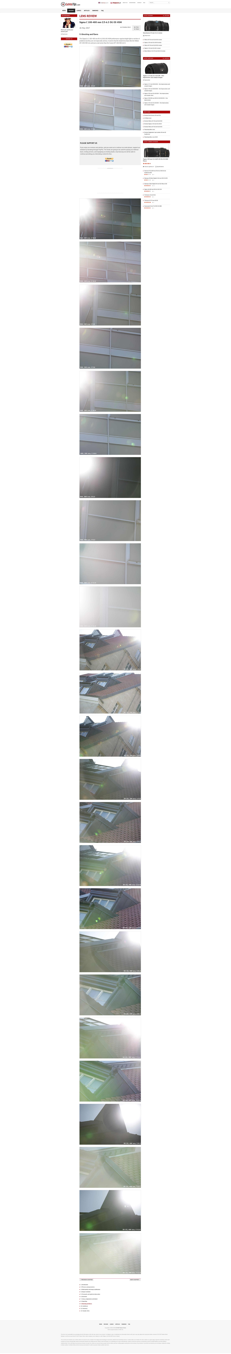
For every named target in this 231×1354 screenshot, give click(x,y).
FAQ (102, 10)
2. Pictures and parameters (88, 1287)
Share (137, 29)
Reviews (71, 10)
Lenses (79, 10)
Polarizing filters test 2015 (151, 137)
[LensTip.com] (73, 4)
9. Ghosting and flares (86, 1303)
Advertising (132, 2)
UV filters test (147, 118)
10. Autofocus (84, 1306)
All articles (166, 58)
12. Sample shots (85, 1311)
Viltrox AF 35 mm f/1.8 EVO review (153, 45)
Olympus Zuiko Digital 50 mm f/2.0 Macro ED (155, 183)
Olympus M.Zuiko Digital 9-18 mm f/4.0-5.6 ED (156, 178)
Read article (147, 80)
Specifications (160, 166)
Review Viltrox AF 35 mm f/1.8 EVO (153, 121)
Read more (64, 34)
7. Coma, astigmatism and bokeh (89, 1299)
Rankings (95, 10)
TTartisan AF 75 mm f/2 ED (151, 200)
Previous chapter (87, 1279)
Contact (139, 2)
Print (137, 27)
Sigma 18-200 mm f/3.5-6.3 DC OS (153, 189)
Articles (87, 10)
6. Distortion (84, 1296)
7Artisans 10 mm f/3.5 (150, 195)
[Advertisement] (110, 180)
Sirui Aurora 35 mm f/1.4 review (152, 33)
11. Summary (84, 1308)
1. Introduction (84, 1284)
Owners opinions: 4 (149, 166)
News (64, 10)
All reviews (166, 15)
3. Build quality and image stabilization (90, 1289)
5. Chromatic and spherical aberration (90, 1294)
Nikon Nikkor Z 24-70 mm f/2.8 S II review (154, 51)
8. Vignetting (84, 1301)
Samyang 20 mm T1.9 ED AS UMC (153, 206)
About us (125, 2)
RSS (144, 2)
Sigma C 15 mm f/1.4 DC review (152, 48)
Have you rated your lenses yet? (67, 30)
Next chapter (134, 1279)
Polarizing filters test (149, 129)
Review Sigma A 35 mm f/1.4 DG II (153, 123)
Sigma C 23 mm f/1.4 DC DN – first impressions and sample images (153, 76)
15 (154, 185)
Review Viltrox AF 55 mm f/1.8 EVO (153, 126)
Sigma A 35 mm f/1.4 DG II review (152, 42)
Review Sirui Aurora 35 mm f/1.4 (152, 115)
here (71, 1344)
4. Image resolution (85, 1291)
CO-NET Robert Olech (121, 1327)
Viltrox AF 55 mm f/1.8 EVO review (153, 39)
